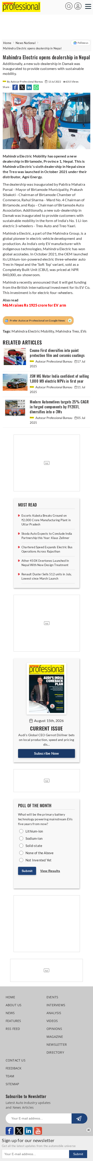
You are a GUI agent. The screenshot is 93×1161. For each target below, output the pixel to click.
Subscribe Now (46, 753)
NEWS (10, 1013)
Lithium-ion (34, 831)
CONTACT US (16, 1060)
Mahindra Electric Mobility (33, 331)
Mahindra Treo (67, 331)
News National (25, 43)
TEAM (10, 1076)
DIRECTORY (55, 1052)
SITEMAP (12, 1084)
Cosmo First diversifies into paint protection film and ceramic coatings (57, 353)
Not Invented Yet (38, 860)
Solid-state (34, 846)
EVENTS (52, 997)
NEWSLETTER (56, 1044)
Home (7, 43)
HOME (10, 997)
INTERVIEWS (55, 1005)
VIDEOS (52, 1021)
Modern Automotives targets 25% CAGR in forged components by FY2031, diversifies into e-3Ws (59, 407)
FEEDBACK (14, 1068)
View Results (50, 871)
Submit (27, 871)
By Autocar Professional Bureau (25, 81)
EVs (84, 331)
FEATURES (13, 1021)
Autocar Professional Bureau (54, 361)
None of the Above (39, 853)
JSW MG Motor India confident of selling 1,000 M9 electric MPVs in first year (59, 379)
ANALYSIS (53, 1013)
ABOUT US (14, 1005)
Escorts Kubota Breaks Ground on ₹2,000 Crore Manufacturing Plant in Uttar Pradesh (46, 520)
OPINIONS (54, 1029)
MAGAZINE (54, 1036)
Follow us (83, 42)
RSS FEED (13, 1029)
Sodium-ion (34, 838)
